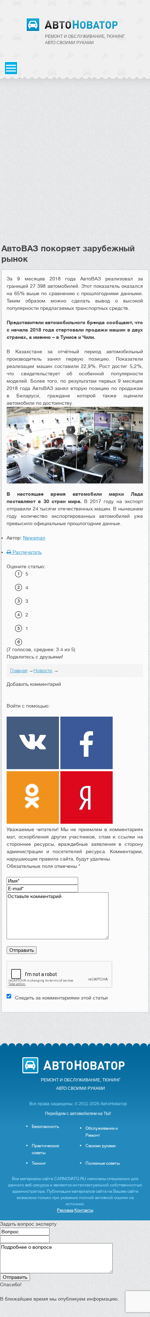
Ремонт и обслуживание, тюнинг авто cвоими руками (85, 39)
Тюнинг (39, 1163)
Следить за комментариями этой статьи (61, 998)
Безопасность (45, 1126)
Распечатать (26, 552)
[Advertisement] (75, 164)
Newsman (34, 538)
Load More (74, 1023)
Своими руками (100, 1145)
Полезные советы (102, 1163)
